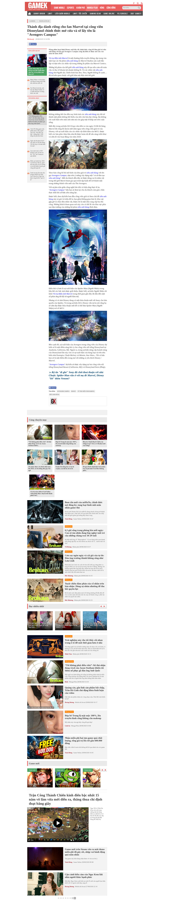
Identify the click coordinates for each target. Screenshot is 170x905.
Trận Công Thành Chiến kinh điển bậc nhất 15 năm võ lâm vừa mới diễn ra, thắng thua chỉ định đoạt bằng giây (65, 799)
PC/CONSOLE (122, 13)
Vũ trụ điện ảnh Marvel (58, 58)
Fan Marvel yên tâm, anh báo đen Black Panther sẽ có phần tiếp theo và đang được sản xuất (37, 90)
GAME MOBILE (59, 7)
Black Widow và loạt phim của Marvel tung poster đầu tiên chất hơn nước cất (37, 81)
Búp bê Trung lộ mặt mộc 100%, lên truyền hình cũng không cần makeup (66, 443)
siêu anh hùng (72, 61)
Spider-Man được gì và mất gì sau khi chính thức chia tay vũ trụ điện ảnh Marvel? (36, 71)
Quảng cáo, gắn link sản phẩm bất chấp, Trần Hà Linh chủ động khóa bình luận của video (85, 690)
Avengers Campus (59, 175)
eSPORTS (70, 7)
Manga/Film (44, 21)
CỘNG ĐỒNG (111, 7)
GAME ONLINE (109, 13)
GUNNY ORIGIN (39, 13)
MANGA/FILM (92, 7)
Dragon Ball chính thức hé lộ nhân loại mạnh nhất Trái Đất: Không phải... (94, 468)
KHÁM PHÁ (80, 7)
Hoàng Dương (69, 702)
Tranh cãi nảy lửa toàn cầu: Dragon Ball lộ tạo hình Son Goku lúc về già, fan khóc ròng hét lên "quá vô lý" (37, 176)
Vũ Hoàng (68, 547)
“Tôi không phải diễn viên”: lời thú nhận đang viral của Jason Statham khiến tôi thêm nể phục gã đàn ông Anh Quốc (36, 119)
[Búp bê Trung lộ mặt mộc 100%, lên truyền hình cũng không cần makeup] (67, 432)
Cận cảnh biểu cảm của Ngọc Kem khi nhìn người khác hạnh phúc (84, 875)
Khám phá (76, 547)
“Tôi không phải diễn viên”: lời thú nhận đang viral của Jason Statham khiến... (39, 443)
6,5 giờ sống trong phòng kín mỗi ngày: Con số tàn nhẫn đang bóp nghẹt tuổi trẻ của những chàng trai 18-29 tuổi (85, 533)
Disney (73, 391)
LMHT (50, 13)
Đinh (66, 682)
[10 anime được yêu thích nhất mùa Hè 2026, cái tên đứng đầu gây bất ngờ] (39, 457)
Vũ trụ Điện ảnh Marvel (62, 294)
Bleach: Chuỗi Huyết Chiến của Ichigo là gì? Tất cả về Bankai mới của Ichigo (94, 443)
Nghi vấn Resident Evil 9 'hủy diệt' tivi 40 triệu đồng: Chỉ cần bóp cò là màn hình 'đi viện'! (37, 143)
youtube (138, 3)
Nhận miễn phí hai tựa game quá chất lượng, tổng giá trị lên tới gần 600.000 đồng (83, 741)
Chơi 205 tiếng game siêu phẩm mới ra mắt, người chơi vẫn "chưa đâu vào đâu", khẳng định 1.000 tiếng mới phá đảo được (37, 132)
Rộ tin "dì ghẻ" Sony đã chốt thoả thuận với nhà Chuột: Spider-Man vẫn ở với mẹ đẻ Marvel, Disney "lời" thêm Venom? (76, 375)
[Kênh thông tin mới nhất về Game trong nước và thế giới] (38, 6)
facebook (133, 3)
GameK (32, 21)
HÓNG (102, 7)
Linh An (67, 726)
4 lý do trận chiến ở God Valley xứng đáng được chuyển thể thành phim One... (41, 493)
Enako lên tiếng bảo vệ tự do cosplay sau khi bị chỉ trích (65, 467)
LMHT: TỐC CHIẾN (80, 13)
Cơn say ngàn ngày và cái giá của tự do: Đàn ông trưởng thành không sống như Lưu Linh (84, 558)
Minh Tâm (68, 654)
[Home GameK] (29, 13)
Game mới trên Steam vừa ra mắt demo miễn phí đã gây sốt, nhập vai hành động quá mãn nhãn (85, 852)
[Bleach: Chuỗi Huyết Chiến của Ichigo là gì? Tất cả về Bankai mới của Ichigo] (94, 432)
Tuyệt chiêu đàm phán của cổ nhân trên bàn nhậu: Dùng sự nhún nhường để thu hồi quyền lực (84, 586)
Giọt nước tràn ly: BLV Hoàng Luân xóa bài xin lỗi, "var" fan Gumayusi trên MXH (36, 153)
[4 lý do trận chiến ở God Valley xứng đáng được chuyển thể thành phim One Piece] (41, 482)
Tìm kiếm (139, 7)
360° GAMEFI (136, 13)
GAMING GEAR (95, 13)
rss (142, 3)
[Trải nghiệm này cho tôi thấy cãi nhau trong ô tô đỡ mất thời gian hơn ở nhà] (45, 646)
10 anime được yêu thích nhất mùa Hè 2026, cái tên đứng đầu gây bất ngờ (39, 468)
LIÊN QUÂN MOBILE (62, 13)
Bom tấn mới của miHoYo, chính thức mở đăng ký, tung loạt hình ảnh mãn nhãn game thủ (83, 505)
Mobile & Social (80, 702)
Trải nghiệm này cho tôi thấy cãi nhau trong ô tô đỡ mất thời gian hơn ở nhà (84, 641)
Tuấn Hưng (68, 519)
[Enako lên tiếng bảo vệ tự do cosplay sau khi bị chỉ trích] (67, 457)
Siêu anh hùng (54, 394)
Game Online (77, 519)
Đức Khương (69, 576)
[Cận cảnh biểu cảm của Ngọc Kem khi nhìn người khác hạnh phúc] (45, 883)
